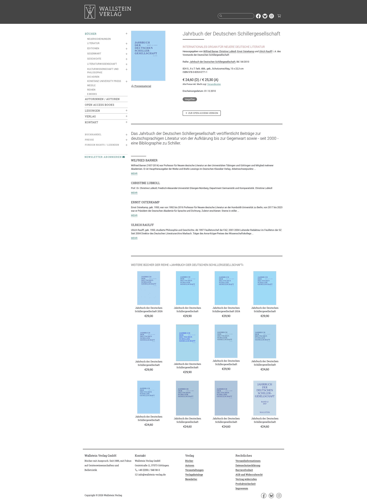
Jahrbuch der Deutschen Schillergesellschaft (212, 61)
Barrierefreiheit (244, 470)
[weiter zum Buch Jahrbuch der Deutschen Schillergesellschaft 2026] (148, 288)
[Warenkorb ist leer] (279, 16)
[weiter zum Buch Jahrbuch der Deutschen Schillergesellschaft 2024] (226, 288)
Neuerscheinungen (99, 38)
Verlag (90, 116)
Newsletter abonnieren (103, 157)
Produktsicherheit (246, 483)
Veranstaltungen (194, 470)
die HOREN (93, 76)
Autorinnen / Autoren (102, 99)
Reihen (91, 89)
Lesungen (92, 110)
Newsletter (191, 479)
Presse (89, 139)
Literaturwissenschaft (102, 63)
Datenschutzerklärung (248, 465)
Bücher (90, 34)
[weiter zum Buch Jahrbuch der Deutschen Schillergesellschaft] (187, 288)
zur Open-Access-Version (203, 113)
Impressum (242, 488)
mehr (134, 173)
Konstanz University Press (104, 81)
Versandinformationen (248, 460)
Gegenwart (94, 53)
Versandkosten (214, 84)
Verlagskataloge (194, 474)
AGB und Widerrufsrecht (249, 474)
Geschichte (94, 58)
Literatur (93, 43)
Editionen (93, 48)
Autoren (189, 465)
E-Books (92, 94)
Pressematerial (142, 86)
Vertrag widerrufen (246, 479)
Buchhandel (93, 134)
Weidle (91, 85)
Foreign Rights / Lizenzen (102, 144)
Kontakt (91, 122)
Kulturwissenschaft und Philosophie (103, 70)
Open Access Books (99, 105)
